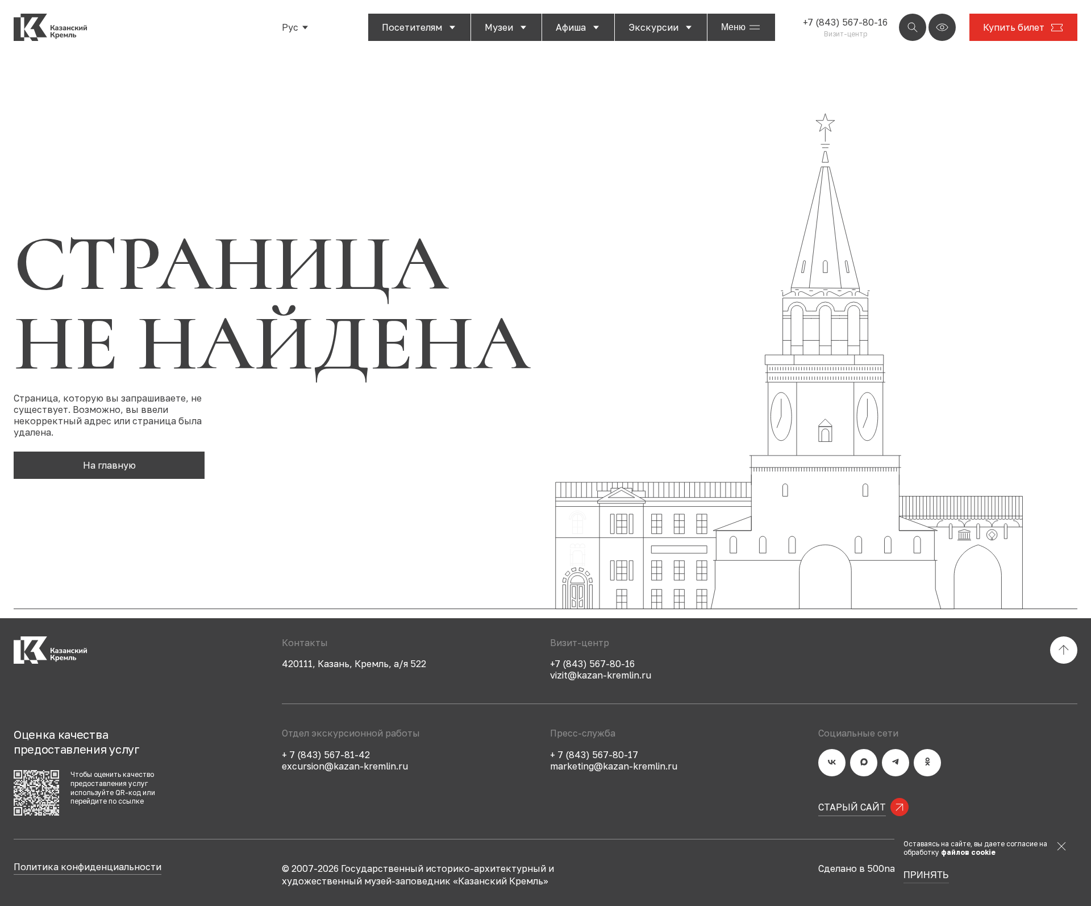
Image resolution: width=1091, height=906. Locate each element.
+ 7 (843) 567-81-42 (326, 754)
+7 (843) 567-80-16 (845, 22)
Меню (733, 27)
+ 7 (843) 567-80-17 (594, 754)
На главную (109, 465)
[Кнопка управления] (912, 27)
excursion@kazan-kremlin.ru (345, 766)
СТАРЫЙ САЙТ (852, 807)
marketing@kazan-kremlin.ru (613, 766)
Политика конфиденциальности (87, 867)
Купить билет (1013, 27)
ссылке (131, 801)
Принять (926, 875)
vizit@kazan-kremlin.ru (600, 675)
